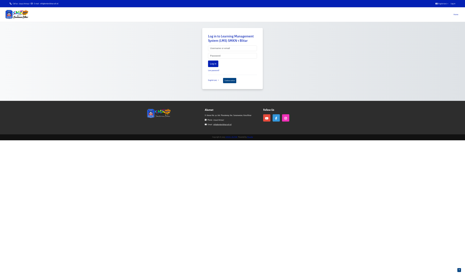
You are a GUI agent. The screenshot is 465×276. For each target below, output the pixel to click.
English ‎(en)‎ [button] (212, 80)
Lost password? (213, 70)
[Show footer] (459, 270)
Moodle (250, 137)
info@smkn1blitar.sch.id (49, 3)
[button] (442, 3)
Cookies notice (230, 80)
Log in (453, 3)
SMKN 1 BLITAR (231, 137)
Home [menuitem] (455, 14)
